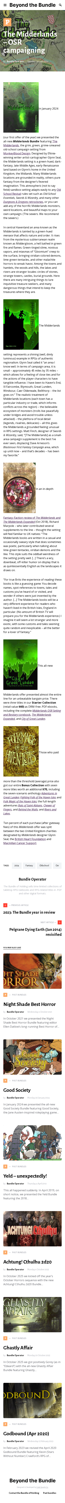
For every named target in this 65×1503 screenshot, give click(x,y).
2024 (16, 865)
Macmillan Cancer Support (19, 843)
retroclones (23, 202)
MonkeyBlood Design (16, 153)
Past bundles (49, 1493)
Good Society (16, 1090)
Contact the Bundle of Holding (24, 1493)
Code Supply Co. (42, 1487)
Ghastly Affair (18, 1347)
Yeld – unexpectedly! (25, 1176)
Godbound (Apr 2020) (26, 1433)
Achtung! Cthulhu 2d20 (27, 1262)
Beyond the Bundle (33, 5)
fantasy (29, 865)
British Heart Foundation (30, 839)
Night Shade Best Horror (29, 1004)
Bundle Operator (15, 61)
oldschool (44, 865)
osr (57, 865)
